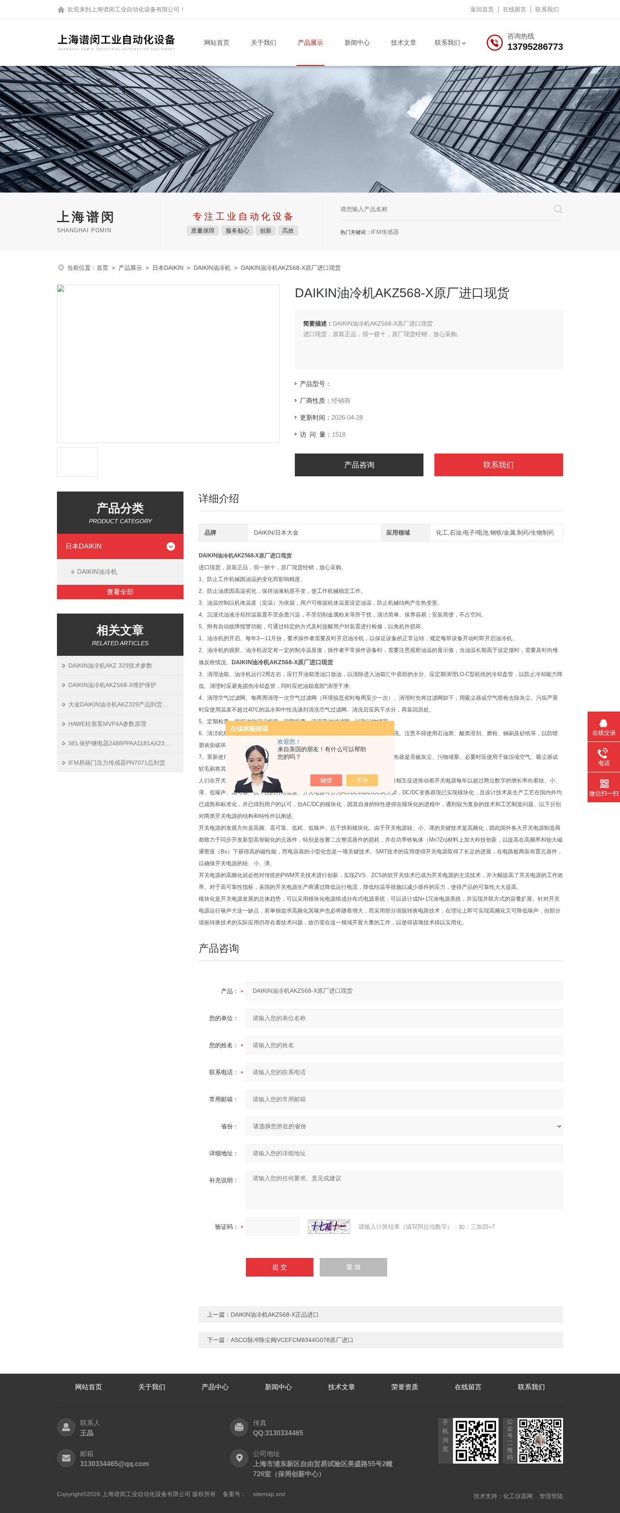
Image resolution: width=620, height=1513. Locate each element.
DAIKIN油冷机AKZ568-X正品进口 (275, 1314)
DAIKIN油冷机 (212, 267)
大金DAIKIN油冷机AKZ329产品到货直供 (121, 704)
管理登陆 (551, 1496)
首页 (102, 267)
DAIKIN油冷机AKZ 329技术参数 (110, 665)
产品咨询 (359, 465)
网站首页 (216, 42)
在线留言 (514, 9)
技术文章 (403, 42)
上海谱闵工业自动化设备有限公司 (135, 9)
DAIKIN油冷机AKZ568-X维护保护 (112, 685)
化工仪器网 (518, 1496)
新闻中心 (357, 42)
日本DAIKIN (167, 267)
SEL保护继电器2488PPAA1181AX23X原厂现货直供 (125, 743)
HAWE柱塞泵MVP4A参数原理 (107, 723)
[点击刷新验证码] (329, 1227)
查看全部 (120, 591)
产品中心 (215, 1387)
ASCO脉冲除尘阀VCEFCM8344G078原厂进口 (292, 1339)
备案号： (234, 1494)
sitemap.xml (269, 1494)
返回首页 (482, 9)
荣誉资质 (404, 1387)
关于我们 (263, 42)
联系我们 (547, 9)
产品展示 (310, 42)
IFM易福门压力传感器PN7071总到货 (116, 762)
